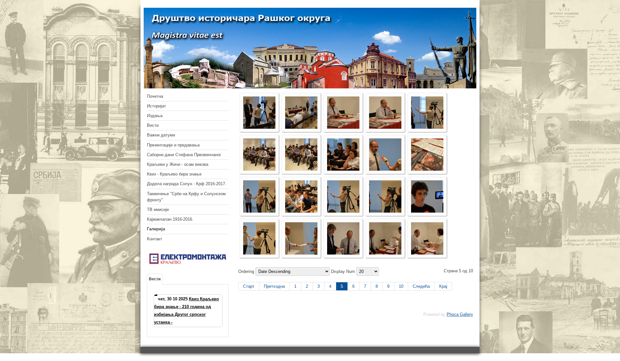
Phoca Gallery (460, 314)
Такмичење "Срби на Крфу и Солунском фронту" (186, 196)
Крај (443, 286)
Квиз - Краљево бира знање (174, 174)
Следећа (421, 286)
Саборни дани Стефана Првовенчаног (184, 154)
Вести (153, 125)
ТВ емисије (158, 209)
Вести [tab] (154, 279)
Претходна (274, 286)
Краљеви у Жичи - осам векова (177, 164)
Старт (248, 286)
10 (401, 286)
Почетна (155, 96)
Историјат (156, 106)
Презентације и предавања (173, 145)
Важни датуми (161, 135)
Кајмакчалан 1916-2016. (170, 219)
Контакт (154, 238)
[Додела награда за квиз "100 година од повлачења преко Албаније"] (259, 127)
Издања (154, 115)
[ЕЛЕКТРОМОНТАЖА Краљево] (188, 264)
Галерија (156, 228)
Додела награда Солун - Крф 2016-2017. (186, 183)
